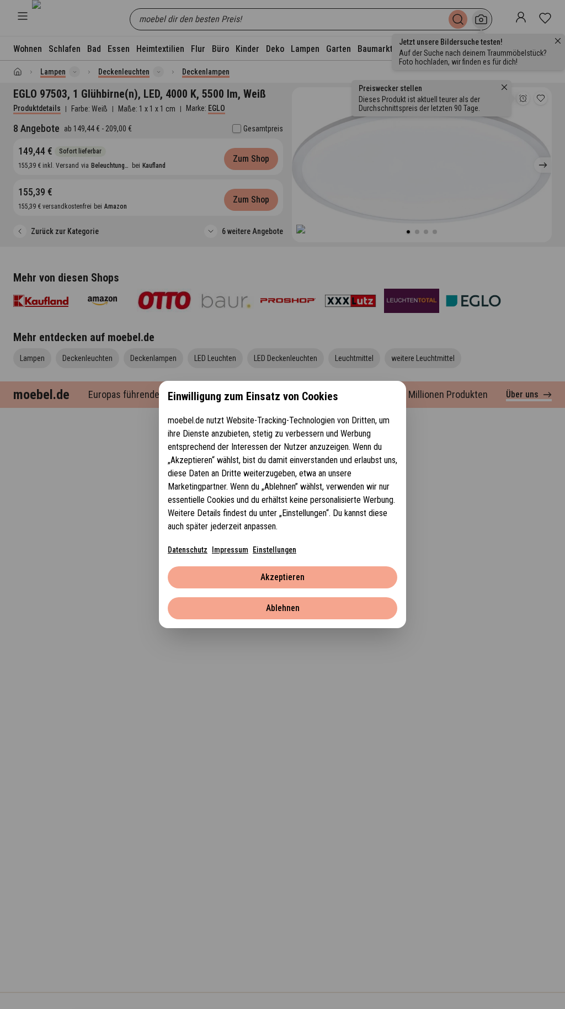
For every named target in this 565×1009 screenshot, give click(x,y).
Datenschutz (187, 549)
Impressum (230, 549)
